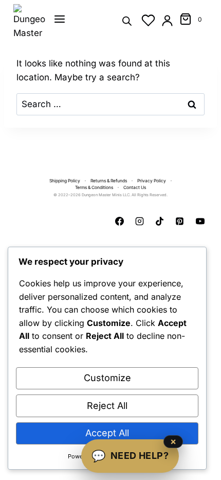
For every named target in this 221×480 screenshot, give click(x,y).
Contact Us (134, 187)
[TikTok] (160, 221)
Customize (107, 377)
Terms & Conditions (94, 187)
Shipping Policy (64, 180)
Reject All (107, 405)
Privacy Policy (151, 180)
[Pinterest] (180, 221)
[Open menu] (59, 19)
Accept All (107, 432)
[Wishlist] (148, 20)
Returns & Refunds (108, 180)
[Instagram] (140, 221)
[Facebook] (119, 221)
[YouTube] (200, 221)
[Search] (127, 20)
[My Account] (167, 20)
